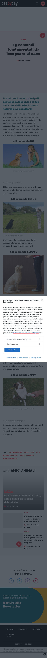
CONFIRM (12, 350)
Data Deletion (11, 357)
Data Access (23, 357)
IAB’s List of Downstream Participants (26, 333)
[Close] (43, 300)
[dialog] (23, 329)
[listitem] (23, 339)
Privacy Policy (36, 357)
